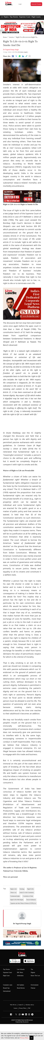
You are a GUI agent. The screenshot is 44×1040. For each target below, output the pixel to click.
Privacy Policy (24, 1038)
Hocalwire (26, 1022)
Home (5, 37)
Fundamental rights (15, 896)
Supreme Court (24, 17)
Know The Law (35, 975)
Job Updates (20, 985)
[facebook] (13, 56)
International (6, 991)
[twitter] (16, 56)
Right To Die (30, 889)
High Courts (36, 17)
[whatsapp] (20, 56)
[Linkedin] (23, 56)
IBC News (20, 972)
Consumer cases (7, 985)
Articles (11, 37)
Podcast (33, 988)
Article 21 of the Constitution (27, 892)
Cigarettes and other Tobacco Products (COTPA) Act (23, 903)
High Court (6, 975)
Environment (34, 985)
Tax (32, 969)
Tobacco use (13, 892)
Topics (6, 17)
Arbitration (20, 975)
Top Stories (14, 17)
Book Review (21, 988)
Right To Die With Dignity (16, 899)
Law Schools (20, 969)
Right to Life (13, 889)
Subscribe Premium (36, 4)
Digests (33, 972)
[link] (26, 56)
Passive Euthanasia (31, 899)
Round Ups (6, 988)
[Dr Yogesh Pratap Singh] (22, 916)
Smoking (22, 889)
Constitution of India (28, 896)
